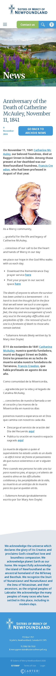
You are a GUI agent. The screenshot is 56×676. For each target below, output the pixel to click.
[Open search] (43, 24)
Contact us (28, 24)
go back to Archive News (35, 131)
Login (42, 665)
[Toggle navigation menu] (5, 25)
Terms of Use (30, 665)
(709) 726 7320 (28, 646)
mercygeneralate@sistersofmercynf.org (29, 649)
